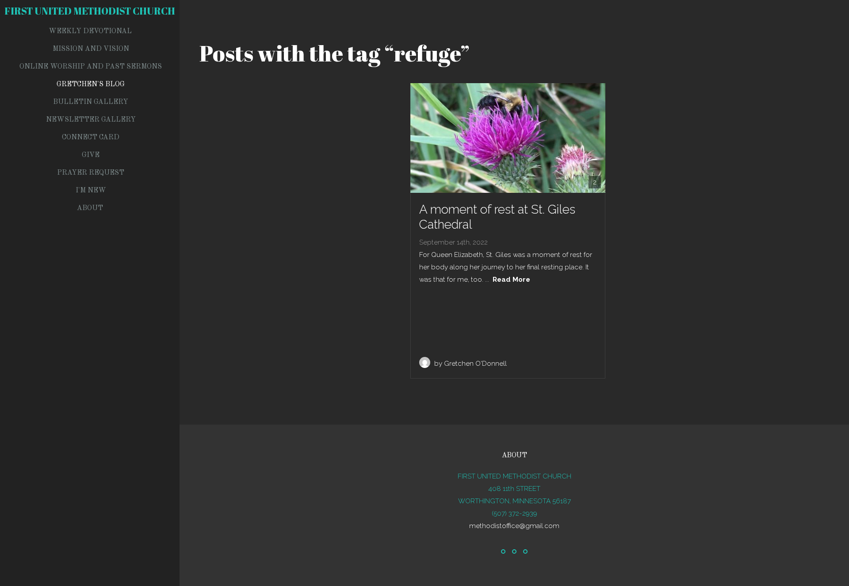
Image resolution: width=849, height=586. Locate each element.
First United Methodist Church (89, 10)
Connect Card (90, 137)
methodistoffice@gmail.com (514, 526)
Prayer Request (90, 172)
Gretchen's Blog (91, 84)
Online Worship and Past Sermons (90, 66)
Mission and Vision (91, 49)
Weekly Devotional (90, 31)
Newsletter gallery (91, 119)
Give (90, 155)
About (91, 208)
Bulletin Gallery (90, 102)
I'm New (91, 190)
